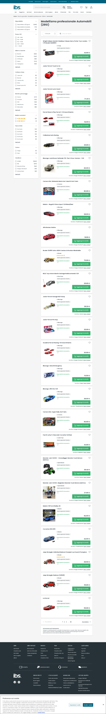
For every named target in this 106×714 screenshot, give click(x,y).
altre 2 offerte (87, 106)
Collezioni (29, 655)
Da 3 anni (19, 134)
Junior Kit (19, 75)
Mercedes (20, 107)
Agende (83, 651)
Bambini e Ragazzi (59, 658)
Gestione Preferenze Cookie (55, 687)
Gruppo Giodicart (22, 168)
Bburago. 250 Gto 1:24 (50, 389)
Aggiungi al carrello (82, 56)
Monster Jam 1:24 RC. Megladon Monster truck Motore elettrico (64, 483)
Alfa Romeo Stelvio (49, 227)
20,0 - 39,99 (20, 44)
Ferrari (19, 97)
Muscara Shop (21, 166)
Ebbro (19, 61)
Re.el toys (60, 276)
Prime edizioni (30, 648)
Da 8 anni (19, 131)
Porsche (19, 99)
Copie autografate (32, 653)
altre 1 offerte (87, 60)
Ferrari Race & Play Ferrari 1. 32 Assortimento (58, 112)
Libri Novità (16, 648)
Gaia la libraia (37, 685)
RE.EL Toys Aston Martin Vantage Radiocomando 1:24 (61, 274)
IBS (18, 163)
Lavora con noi (67, 685)
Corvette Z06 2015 (49, 529)
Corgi (59, 45)
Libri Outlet (16, 653)
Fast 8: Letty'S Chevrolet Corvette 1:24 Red (57, 435)
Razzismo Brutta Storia (84, 690)
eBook (15, 658)
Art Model (19, 59)
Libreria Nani (20, 171)
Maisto (60, 509)
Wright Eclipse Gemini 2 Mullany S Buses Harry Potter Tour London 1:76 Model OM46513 (65, 42)
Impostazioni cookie (75, 705)
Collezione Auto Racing (51, 135)
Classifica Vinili (44, 658)
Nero (18, 153)
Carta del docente (62, 1)
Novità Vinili (43, 655)
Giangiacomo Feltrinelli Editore (84, 681)
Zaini (82, 655)
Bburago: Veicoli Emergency (52, 366)
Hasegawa (20, 64)
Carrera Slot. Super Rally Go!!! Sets (54, 412)
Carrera (60, 184)
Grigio (19, 150)
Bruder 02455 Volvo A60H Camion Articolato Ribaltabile (62, 250)
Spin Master (61, 462)
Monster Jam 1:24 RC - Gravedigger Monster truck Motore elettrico (62, 459)
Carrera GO (20, 80)
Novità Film (57, 648)
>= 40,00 (19, 46)
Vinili (42, 653)
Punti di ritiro (38, 1)
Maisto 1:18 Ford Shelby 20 (51, 506)
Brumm (19, 54)
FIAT (18, 102)
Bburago (60, 69)
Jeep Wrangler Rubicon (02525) (54, 575)
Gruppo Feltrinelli (82, 678)
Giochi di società (72, 654)
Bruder (59, 253)
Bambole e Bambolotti (70, 657)
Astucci (83, 658)
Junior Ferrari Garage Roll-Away (54, 297)
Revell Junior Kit (21, 85)
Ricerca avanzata (69, 7)
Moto (18, 83)
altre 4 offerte (86, 175)
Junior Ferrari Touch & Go (51, 66)
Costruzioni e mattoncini (71, 649)
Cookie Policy (41, 712)
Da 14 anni (20, 139)
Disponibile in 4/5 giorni (23, 24)
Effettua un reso (52, 683)
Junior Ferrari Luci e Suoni (51, 89)
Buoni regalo (45, 1)
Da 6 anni (19, 129)
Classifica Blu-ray (59, 653)
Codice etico (66, 687)
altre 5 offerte (86, 245)
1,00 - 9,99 (20, 37)
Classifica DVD (58, 651)
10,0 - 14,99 (20, 39)
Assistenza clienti (74, 1)
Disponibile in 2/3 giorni (23, 29)
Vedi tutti (17, 67)
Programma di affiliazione (70, 680)
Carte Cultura (53, 1)
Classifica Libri (17, 651)
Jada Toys (60, 438)
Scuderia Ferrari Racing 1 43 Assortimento (57, 343)
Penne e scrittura (85, 653)
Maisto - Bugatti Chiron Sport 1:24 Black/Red (58, 204)
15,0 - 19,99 (20, 41)
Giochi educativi (72, 652)
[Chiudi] (103, 704)
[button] (64, 7)
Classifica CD (44, 651)
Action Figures (71, 661)
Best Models (20, 56)
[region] (53, 705)
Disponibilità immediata (23, 27)
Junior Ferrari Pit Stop (50, 320)
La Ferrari (46, 598)
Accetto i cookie (88, 705)
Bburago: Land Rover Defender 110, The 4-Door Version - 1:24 (63, 158)
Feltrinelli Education (83, 688)
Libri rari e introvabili (32, 651)
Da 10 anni (20, 136)
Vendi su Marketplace (68, 683)
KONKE (19, 161)
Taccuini (83, 648)
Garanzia (50, 685)
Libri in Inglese (17, 655)
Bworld (19, 78)
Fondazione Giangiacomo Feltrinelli (85, 685)
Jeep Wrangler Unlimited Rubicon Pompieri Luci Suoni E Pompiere (65, 552)
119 (70, 622)
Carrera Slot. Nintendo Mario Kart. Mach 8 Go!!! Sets (60, 181)
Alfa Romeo (20, 104)
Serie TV (56, 655)
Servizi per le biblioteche (69, 678)
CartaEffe (31, 1)
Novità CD (43, 648)
